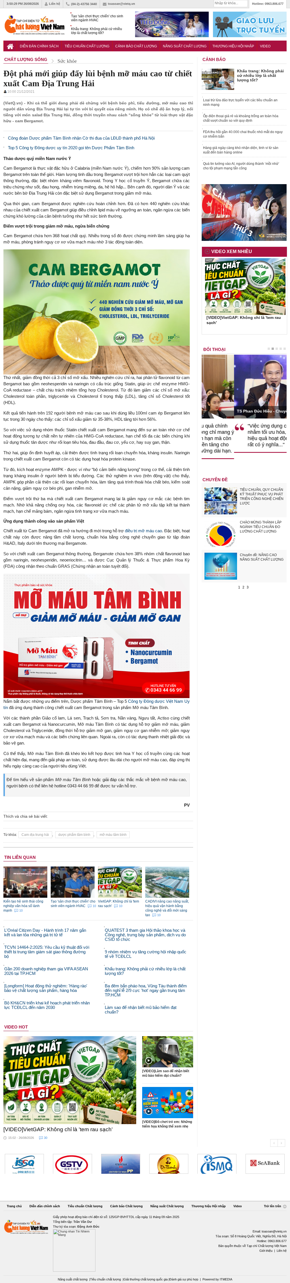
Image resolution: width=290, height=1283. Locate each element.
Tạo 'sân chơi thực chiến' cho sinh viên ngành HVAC (97, 18)
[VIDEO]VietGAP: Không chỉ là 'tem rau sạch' (58, 1129)
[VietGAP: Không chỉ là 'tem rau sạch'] (70, 1080)
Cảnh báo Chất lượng (136, 46)
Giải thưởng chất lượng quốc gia (146, 1279)
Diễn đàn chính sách (39, 46)
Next (281, 1143)
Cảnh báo (214, 59)
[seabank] (216, 1164)
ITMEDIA (226, 1279)
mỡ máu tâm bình (113, 835)
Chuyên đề (215, 479)
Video (265, 46)
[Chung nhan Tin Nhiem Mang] (145, 1243)
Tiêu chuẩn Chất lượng (87, 46)
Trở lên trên (273, 1206)
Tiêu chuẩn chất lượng (105, 1279)
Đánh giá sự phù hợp (183, 1279)
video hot (16, 1027)
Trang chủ (14, 1206)
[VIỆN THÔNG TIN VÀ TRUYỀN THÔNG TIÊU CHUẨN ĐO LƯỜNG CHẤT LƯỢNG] (168, 1164)
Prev (274, 1143)
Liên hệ (54, 3)
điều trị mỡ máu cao (143, 530)
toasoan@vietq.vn (121, 3)
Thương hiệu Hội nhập (233, 46)
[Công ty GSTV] (24, 1164)
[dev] (72, 1164)
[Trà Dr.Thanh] (120, 1164)
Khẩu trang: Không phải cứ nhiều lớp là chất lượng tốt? (96, 31)
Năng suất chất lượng (73, 1279)
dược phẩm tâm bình (74, 835)
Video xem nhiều (231, 251)
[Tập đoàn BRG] (265, 1164)
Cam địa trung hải (35, 835)
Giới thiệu (265, 1250)
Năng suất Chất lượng (184, 46)
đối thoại (214, 349)
